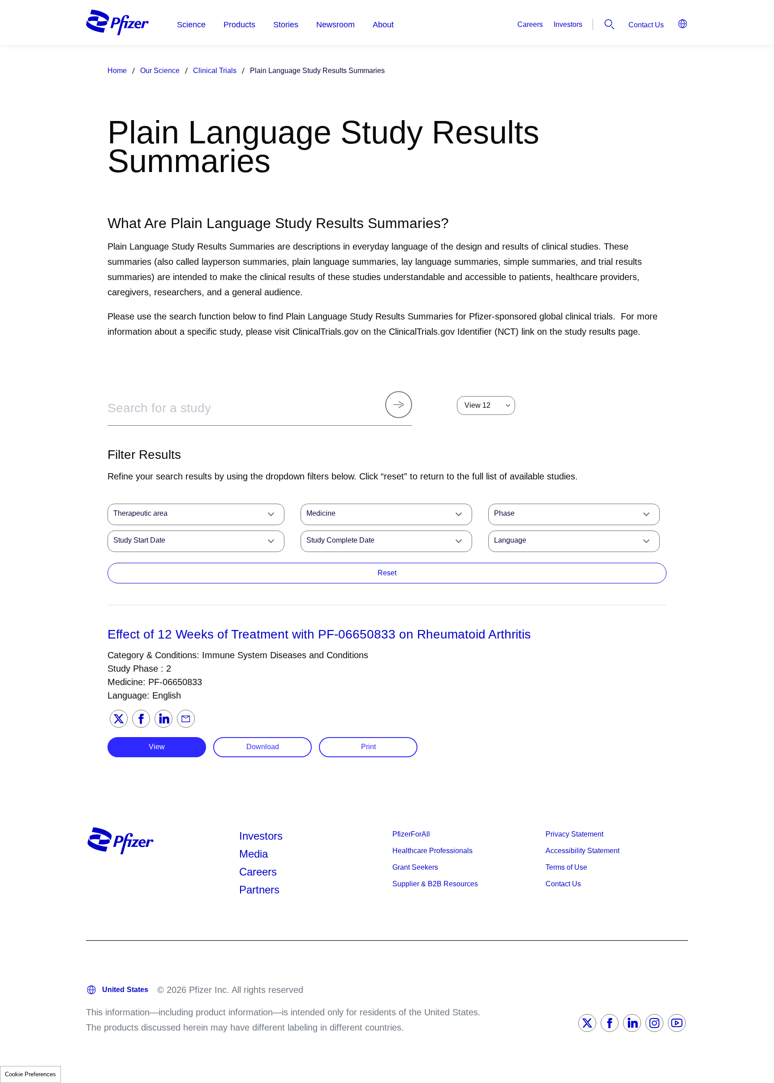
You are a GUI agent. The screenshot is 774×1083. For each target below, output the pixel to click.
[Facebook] (141, 719)
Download (262, 747)
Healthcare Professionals (432, 850)
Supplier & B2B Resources (435, 884)
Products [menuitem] (239, 24)
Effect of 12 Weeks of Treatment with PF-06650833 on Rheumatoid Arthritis (319, 634)
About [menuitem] (383, 24)
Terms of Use (566, 867)
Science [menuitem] (191, 24)
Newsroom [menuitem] (335, 24)
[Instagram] (654, 1023)
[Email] (186, 719)
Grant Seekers (415, 867)
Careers (530, 24)
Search (609, 24)
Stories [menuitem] (285, 24)
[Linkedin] (163, 719)
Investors (568, 24)
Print (368, 747)
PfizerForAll (411, 834)
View (157, 747)
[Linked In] (632, 1023)
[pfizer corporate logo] (117, 22)
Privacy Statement (574, 834)
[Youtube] (677, 1023)
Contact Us (646, 25)
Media (253, 854)
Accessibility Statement (582, 850)
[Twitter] (119, 719)
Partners (259, 890)
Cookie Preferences (30, 1074)
